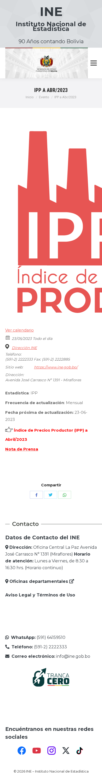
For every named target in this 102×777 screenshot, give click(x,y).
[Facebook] (22, 750)
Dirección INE (24, 347)
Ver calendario (19, 330)
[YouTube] (36, 750)
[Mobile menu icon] (93, 63)
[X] (66, 750)
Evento (44, 97)
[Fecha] (8, 337)
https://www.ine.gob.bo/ (56, 367)
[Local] (8, 346)
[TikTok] (80, 750)
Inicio (30, 97)
